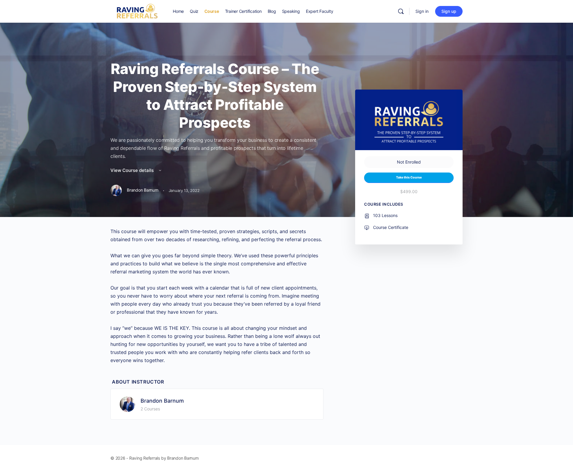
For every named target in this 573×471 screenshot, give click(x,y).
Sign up (448, 11)
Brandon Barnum (162, 401)
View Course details (132, 170)
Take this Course (409, 177)
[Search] (401, 11)
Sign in (422, 11)
